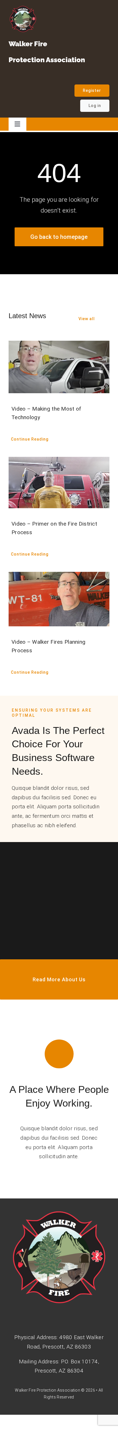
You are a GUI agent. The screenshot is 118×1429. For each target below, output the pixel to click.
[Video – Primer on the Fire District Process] (59, 482)
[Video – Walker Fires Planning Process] (59, 599)
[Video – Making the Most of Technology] (59, 367)
